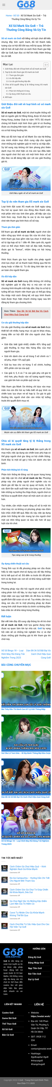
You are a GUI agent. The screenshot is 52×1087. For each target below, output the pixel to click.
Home (9, 15)
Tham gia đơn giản (16, 75)
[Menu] (3, 4)
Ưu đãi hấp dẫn (15, 78)
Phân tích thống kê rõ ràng (19, 91)
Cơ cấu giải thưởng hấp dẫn (19, 81)
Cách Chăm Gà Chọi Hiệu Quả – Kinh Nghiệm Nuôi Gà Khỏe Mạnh (28, 867)
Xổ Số (16, 15)
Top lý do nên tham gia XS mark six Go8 (22, 72)
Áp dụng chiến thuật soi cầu (20, 94)
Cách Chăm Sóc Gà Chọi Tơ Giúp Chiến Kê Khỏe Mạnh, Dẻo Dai (29, 891)
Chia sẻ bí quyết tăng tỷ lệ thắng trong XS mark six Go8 (26, 86)
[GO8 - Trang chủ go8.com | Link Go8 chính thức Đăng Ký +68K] (26, 5)
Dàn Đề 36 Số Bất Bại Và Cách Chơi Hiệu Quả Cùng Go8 (38, 654)
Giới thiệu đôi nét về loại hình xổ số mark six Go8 (25, 69)
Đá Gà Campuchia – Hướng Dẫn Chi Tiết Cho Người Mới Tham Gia (30, 879)
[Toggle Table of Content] (44, 64)
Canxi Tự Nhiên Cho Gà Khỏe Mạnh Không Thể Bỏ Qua (27, 914)
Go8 (40, 628)
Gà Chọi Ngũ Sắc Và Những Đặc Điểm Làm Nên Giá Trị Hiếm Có (28, 902)
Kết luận (8, 97)
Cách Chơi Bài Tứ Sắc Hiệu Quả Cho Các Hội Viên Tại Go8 (29, 925)
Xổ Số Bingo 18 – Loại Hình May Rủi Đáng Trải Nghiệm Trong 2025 (13, 654)
